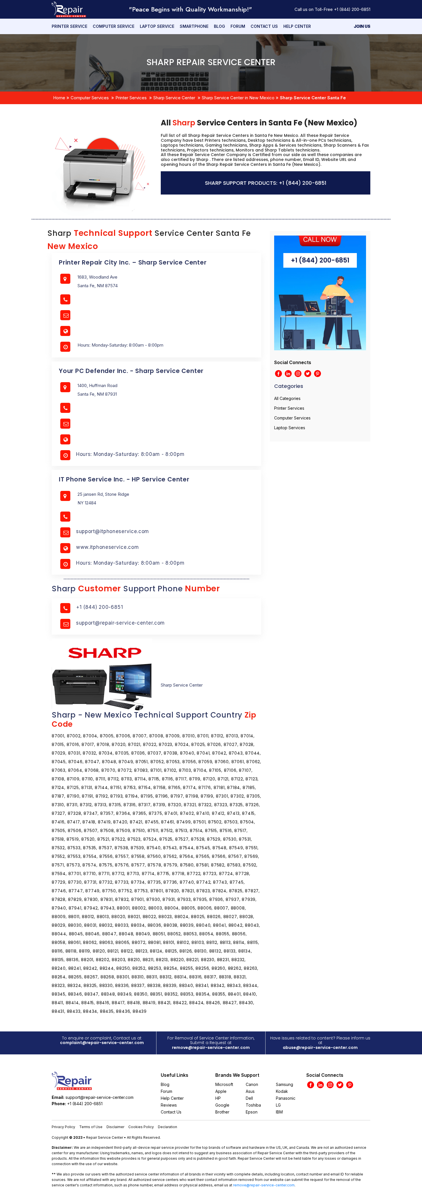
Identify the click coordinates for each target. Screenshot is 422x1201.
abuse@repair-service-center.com (320, 1047)
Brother (222, 1111)
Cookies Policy (141, 1127)
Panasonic (285, 1098)
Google (222, 1105)
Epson (252, 1111)
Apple (221, 1091)
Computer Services (90, 97)
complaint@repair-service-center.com (102, 1042)
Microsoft (224, 1084)
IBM (279, 1111)
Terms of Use (90, 1127)
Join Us (362, 26)
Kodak (282, 1091)
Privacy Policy (63, 1127)
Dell (249, 1098)
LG (278, 1105)
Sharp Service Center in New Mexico (238, 97)
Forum (238, 26)
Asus (250, 1091)
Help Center (297, 26)
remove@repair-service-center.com (211, 1047)
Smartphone (194, 26)
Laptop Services (289, 427)
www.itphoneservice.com (107, 547)
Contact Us (264, 26)
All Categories (287, 398)
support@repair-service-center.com (120, 623)
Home (59, 97)
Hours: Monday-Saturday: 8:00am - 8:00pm (130, 454)
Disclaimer (115, 1127)
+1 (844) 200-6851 (352, 9)
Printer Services (131, 97)
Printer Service (69, 26)
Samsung (284, 1084)
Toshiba (253, 1105)
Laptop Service (157, 26)
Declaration (167, 1127)
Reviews (169, 1105)
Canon (252, 1084)
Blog (219, 26)
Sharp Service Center (174, 97)
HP (218, 1098)
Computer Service (113, 26)
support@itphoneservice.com (112, 531)
